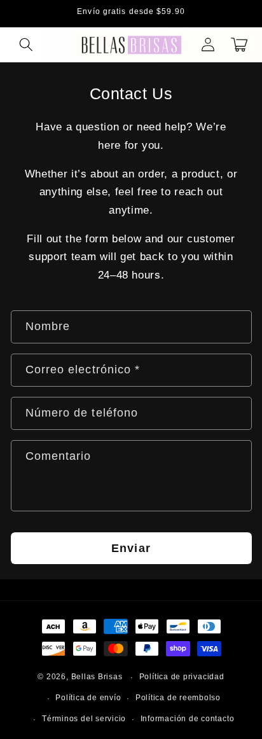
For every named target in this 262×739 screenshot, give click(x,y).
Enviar (131, 548)
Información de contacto (188, 718)
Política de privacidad (181, 676)
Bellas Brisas (97, 677)
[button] (26, 44)
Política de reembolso (178, 697)
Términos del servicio (84, 718)
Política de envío (88, 697)
